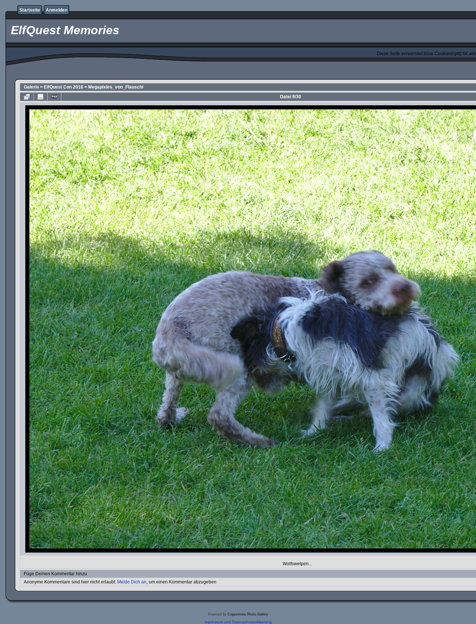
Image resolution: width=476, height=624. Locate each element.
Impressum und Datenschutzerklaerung (238, 622)
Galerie (31, 87)
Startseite (29, 10)
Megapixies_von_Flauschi (115, 87)
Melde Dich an (132, 582)
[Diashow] (54, 97)
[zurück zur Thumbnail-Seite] (26, 97)
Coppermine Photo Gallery (248, 614)
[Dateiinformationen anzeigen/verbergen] (40, 97)
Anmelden (56, 10)
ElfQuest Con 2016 (63, 87)
